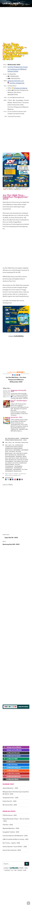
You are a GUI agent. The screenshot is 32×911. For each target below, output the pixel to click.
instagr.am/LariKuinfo (14, 747)
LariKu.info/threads (13, 753)
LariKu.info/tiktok (12, 779)
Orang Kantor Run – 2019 (10, 797)
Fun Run (18, 442)
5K (13, 442)
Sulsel (17, 464)
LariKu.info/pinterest (14, 776)
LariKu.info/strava (13, 770)
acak (24, 870)
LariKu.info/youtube (13, 773)
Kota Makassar (11, 454)
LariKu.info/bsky (12, 765)
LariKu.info (14, 868)
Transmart (9, 466)
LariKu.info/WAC (12, 759)
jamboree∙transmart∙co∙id (16, 81)
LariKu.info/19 (16, 372)
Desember (17, 450)
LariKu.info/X (11, 762)
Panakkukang (10, 456)
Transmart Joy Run (20, 469)
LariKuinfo (12, 3)
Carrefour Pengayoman (14, 446)
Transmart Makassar (13, 471)
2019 (10, 442)
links (26, 868)
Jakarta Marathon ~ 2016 (10, 788)
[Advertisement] (16, 23)
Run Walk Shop (14, 458)
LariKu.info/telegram (14, 767)
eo (12, 870)
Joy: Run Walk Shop (20, 453)
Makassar (21, 454)
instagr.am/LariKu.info (14, 750)
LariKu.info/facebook (14, 756)
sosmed (7, 870)
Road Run (25, 442)
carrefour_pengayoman (17, 83)
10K (6, 442)
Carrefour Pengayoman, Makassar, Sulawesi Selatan (18, 69)
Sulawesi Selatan (21, 461)
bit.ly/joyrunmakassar (20, 88)
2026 (21, 868)
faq (15, 870)
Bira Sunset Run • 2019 (10, 805)
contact (6, 868)
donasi (20, 870)
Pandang (19, 456)
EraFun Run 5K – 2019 (9, 801)
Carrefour (19, 445)
